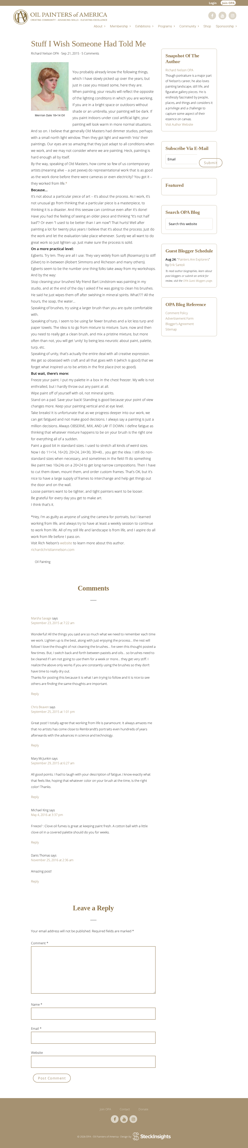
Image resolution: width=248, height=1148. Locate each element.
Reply (35, 693)
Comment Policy (176, 313)
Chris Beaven (40, 707)
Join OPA (228, 3)
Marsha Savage (41, 618)
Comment (39, 943)
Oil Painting (42, 562)
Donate (143, 1109)
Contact (125, 1109)
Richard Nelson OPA (179, 70)
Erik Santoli (177, 265)
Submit (210, 162)
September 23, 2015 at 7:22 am (52, 623)
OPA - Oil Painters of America (60, 17)
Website (37, 1052)
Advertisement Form (179, 318)
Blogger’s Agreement (179, 324)
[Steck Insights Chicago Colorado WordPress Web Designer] (151, 1136)
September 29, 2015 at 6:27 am (52, 763)
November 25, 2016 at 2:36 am (52, 860)
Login (213, 3)
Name (36, 1004)
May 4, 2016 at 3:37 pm (47, 815)
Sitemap (171, 329)
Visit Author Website (179, 124)
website (66, 543)
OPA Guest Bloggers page (197, 281)
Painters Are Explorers (193, 259)
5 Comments (90, 53)
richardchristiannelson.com (52, 549)
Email (36, 1028)
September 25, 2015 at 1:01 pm (53, 712)
